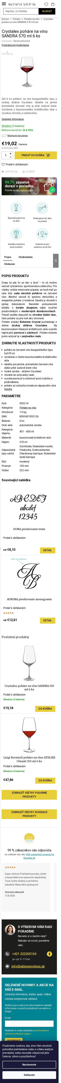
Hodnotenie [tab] (26, 257)
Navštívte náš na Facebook (49, 954)
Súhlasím (29, 1075)
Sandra (8, 389)
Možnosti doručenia (17, 135)
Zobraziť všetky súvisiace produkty (29, 814)
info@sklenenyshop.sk (28, 966)
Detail (47, 550)
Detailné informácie (13, 119)
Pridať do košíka (33, 155)
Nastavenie (29, 1064)
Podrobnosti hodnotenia (15, 45)
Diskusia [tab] (9, 264)
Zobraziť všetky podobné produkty (29, 794)
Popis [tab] (7, 257)
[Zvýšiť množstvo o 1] (10, 153)
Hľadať (47, 11)
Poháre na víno (28, 407)
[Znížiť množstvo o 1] (10, 157)
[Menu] (4, 4)
